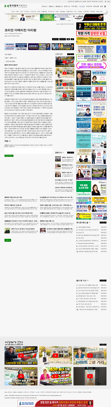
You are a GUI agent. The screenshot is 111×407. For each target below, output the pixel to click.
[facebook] (72, 39)
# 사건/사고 (26, 11)
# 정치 (12, 11)
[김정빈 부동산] (99, 208)
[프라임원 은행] (83, 93)
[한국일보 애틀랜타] (16, 6)
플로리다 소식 (78, 1)
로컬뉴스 (51, 6)
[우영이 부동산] (91, 44)
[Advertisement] (64, 125)
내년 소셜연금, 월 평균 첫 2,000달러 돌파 (88, 293)
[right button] (72, 54)
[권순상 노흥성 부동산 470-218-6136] (16, 46)
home (57, 24)
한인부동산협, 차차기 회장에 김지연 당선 (88, 301)
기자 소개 (74, 392)
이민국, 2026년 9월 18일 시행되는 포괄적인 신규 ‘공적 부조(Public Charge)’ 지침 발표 (89, 248)
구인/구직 (89, 1)
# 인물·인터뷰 (69, 11)
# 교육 (38, 11)
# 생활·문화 (44, 11)
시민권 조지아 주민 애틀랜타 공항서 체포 (88, 285)
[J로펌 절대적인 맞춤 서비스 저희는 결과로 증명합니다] (83, 156)
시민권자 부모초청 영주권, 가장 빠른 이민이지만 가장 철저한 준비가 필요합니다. (89, 240)
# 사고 (75, 11)
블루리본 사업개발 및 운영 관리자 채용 (88, 251)
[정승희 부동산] (99, 172)
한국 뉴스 (67, 6)
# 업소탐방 (62, 11)
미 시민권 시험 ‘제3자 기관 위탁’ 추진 (87, 298)
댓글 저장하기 (9, 155)
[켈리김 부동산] (99, 77)
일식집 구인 (81, 232)
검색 (101, 6)
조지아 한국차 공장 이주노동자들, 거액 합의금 (89, 290)
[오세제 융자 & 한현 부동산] (91, 29)
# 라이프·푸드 (51, 11)
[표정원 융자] (39, 46)
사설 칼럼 (82, 6)
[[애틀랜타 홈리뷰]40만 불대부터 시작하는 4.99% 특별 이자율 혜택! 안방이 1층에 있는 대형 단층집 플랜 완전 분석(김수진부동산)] (55, 376)
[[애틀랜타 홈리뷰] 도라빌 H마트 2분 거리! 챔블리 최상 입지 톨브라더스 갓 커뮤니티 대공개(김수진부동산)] (65, 84)
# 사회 (21, 11)
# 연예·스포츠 (99, 11)
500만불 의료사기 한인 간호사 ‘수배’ (87, 296)
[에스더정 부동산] (99, 156)
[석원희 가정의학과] (83, 200)
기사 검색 (100, 1)
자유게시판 (94, 1)
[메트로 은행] (99, 109)
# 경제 (17, 11)
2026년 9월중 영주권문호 (84, 227)
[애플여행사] (99, 200)
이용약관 (79, 392)
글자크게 (62, 39)
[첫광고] (55, 17)
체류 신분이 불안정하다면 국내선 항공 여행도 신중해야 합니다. (89, 235)
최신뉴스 (44, 6)
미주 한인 (74, 6)
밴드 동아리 (81, 238)
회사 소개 (69, 392)
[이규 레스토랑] (87, 17)
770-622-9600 (42, 395)
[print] (68, 39)
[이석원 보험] (91, 35)
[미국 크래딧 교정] (63, 46)
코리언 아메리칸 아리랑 (69, 24)
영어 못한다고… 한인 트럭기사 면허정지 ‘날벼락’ (89, 306)
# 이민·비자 (33, 11)
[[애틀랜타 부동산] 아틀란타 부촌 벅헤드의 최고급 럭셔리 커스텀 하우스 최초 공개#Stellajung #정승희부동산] (65, 95)
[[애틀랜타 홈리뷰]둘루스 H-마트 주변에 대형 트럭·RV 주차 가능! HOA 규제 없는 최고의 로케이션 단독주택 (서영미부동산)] (65, 73)
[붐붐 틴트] (99, 93)
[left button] (69, 54)
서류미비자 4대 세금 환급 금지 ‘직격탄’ (88, 309)
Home (6, 392)
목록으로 (8, 240)
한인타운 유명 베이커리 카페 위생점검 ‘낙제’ (88, 287)
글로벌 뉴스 (59, 6)
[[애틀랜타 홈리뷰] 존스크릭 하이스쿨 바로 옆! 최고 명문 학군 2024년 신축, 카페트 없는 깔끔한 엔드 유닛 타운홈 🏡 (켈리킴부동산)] (89, 376)
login (109, 1)
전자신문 (96, 6)
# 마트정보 (92, 11)
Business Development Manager (86, 243)
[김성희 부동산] (23, 17)
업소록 (84, 1)
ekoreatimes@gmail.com (55, 395)
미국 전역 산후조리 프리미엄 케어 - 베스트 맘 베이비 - (89, 246)
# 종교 (57, 11)
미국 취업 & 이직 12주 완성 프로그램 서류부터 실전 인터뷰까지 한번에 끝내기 (89, 229)
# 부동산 (80, 11)
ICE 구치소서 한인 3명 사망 (84, 304)
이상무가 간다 (71, 1)
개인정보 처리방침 (86, 392)
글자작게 (55, 39)
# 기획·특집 (86, 11)
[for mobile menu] (105, 6)
